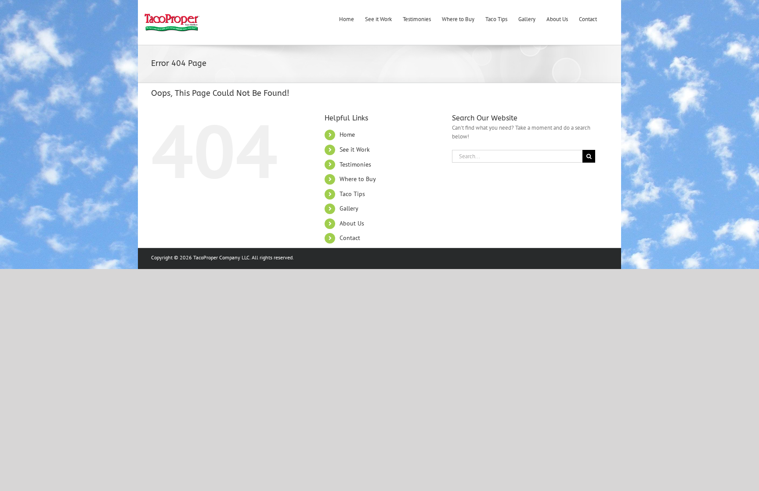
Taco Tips (352, 194)
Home (347, 134)
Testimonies (355, 164)
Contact (350, 238)
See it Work (355, 149)
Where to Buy (358, 179)
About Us (352, 223)
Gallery (349, 208)
